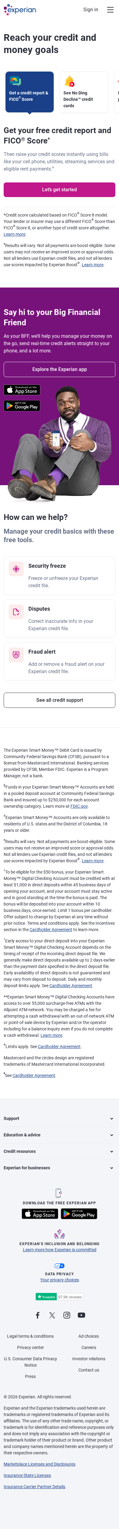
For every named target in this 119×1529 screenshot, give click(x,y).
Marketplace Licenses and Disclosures (39, 1464)
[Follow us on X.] (52, 1315)
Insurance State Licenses (27, 1475)
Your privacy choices (59, 1279)
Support (11, 1118)
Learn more (14, 234)
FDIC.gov (79, 806)
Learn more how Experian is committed (59, 1249)
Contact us (88, 1370)
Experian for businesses (27, 1167)
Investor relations (88, 1358)
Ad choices (88, 1336)
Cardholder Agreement (51, 929)
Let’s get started (59, 189)
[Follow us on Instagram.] (67, 1315)
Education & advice (22, 1134)
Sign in (90, 9)
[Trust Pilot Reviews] (59, 1297)
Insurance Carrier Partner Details (34, 1486)
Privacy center (30, 1347)
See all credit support (59, 700)
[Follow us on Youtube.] (81, 1315)
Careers (88, 1347)
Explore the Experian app (59, 369)
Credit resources (20, 1151)
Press (30, 1376)
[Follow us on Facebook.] (37, 1315)
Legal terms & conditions (30, 1336)
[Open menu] (106, 10)
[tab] (29, 92)
